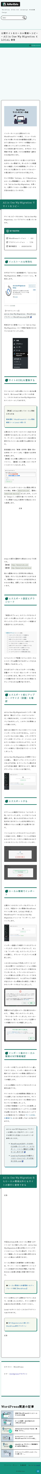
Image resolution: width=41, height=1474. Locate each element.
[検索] (24, 17)
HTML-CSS (15, 9)
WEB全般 (32, 9)
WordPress (6, 9)
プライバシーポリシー (11, 1465)
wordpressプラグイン (18, 1374)
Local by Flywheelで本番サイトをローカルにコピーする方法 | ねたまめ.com (22, 1158)
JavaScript (24, 9)
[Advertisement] (20, 73)
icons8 (38, 1465)
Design (4, 12)
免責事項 (23, 1465)
